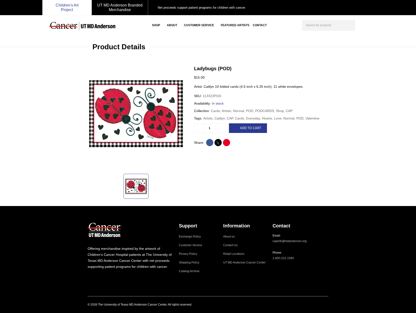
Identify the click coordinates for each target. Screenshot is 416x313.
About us (229, 236)
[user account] (363, 24)
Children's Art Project (67, 7)
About (172, 25)
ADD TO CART (250, 128)
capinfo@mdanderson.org (290, 241)
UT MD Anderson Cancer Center (244, 262)
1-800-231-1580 (283, 258)
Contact (260, 25)
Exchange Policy (190, 236)
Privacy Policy (188, 254)
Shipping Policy (189, 262)
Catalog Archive (189, 271)
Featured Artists (235, 25)
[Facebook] (95, 276)
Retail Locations (233, 254)
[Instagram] (89, 276)
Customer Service (199, 25)
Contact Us (230, 245)
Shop (156, 25)
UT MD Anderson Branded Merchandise (120, 7)
